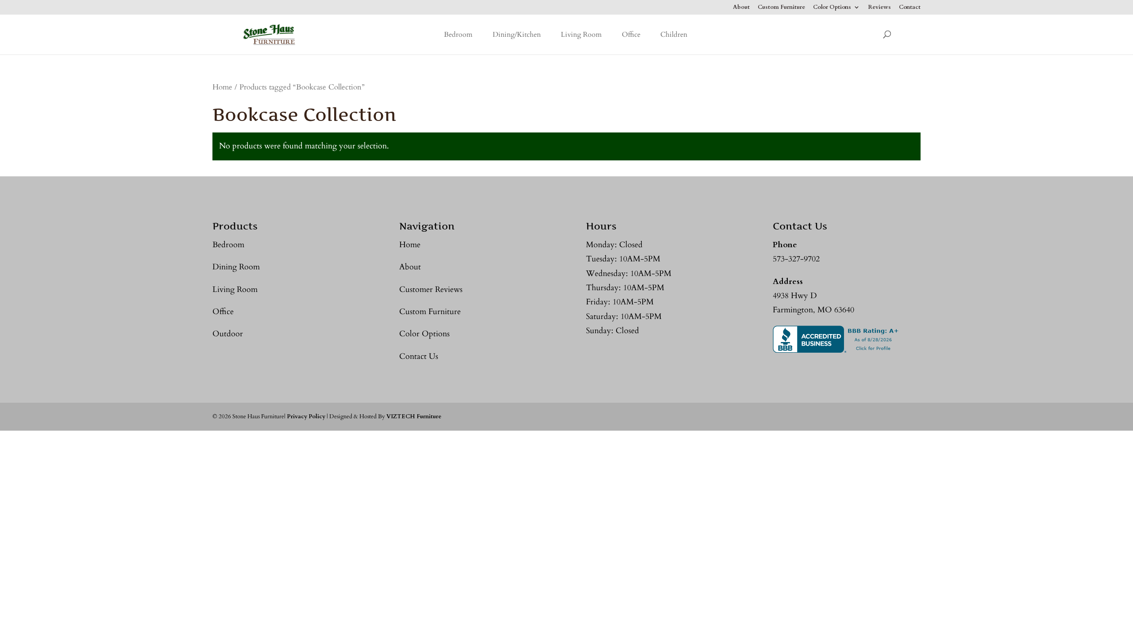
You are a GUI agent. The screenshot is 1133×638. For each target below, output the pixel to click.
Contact (910, 7)
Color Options (832, 7)
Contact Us (418, 356)
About (741, 7)
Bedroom (458, 34)
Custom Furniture (781, 7)
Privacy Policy (306, 416)
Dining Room (236, 266)
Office (631, 34)
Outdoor (227, 333)
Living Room (581, 34)
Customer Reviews (430, 289)
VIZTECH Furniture (413, 416)
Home (222, 87)
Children (673, 34)
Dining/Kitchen (517, 34)
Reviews (879, 7)
